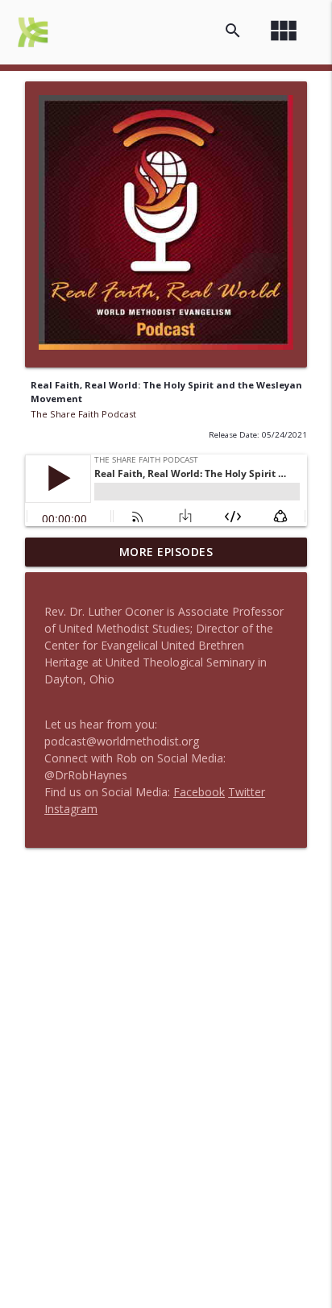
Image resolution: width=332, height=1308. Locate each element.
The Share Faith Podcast (83, 414)
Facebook (199, 791)
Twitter (246, 791)
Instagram (71, 808)
